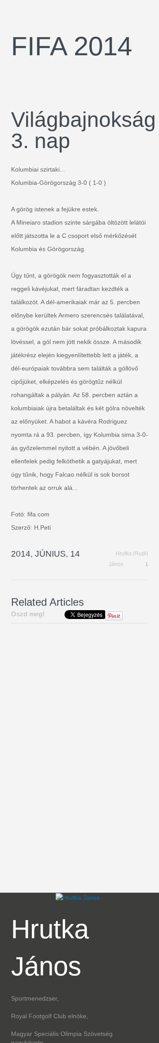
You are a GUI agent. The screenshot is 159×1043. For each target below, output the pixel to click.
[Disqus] (79, 751)
